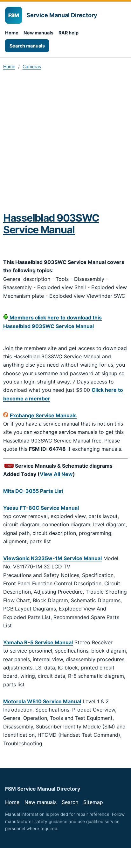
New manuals (38, 32)
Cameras (32, 66)
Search (70, 802)
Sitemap (93, 802)
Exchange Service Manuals (43, 415)
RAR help (69, 32)
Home (11, 32)
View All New (56, 474)
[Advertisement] (65, 143)
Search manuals (27, 45)
